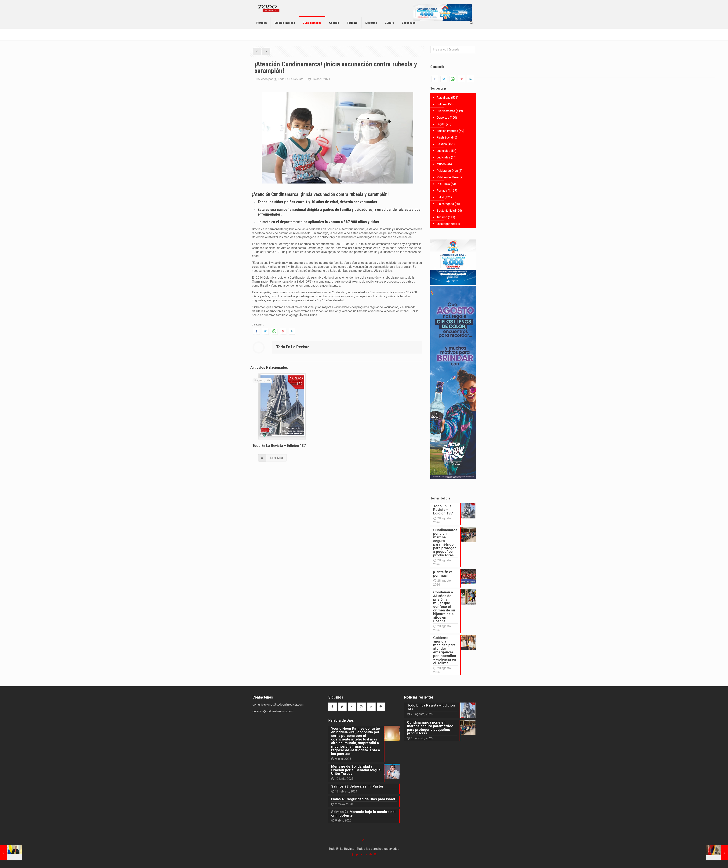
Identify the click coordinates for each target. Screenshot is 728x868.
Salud (440, 197)
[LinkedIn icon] (366, 854)
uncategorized (446, 224)
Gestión (442, 144)
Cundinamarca (446, 111)
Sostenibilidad (446, 210)
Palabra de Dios (447, 170)
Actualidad (443, 97)
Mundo (441, 164)
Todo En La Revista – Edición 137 (279, 445)
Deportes (443, 117)
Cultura (441, 104)
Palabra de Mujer (448, 177)
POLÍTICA (443, 184)
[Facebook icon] (352, 854)
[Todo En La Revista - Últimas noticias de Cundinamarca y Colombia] (268, 8)
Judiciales (443, 151)
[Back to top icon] (364, 840)
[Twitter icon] (357, 854)
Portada (442, 190)
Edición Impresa (447, 131)
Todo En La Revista (290, 79)
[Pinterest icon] (371, 854)
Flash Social (445, 137)
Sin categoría (445, 204)
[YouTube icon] (361, 854)
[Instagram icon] (375, 854)
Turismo (442, 217)
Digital (441, 124)
